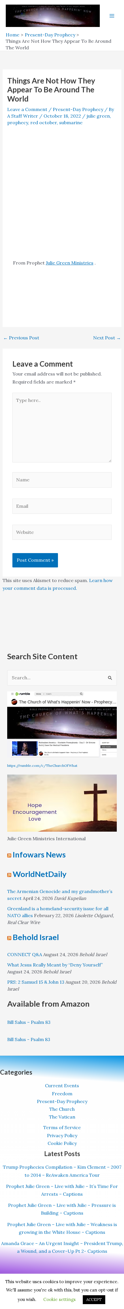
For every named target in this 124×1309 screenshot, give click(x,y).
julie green (98, 116)
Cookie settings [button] (59, 1299)
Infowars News (39, 854)
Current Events (62, 1085)
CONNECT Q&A (24, 954)
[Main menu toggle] (112, 15)
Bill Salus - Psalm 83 (28, 1039)
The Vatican (62, 1117)
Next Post (107, 337)
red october (43, 122)
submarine (70, 122)
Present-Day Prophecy (78, 109)
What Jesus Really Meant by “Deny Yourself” (55, 965)
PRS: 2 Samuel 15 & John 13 (35, 982)
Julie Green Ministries (69, 263)
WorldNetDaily (40, 874)
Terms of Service (62, 1127)
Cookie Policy (62, 1143)
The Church (62, 1109)
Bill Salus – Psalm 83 (28, 1022)
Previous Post (21, 337)
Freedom (62, 1093)
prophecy (17, 122)
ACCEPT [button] (94, 1299)
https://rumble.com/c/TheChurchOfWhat (42, 765)
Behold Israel (36, 937)
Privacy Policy (62, 1135)
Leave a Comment (27, 109)
